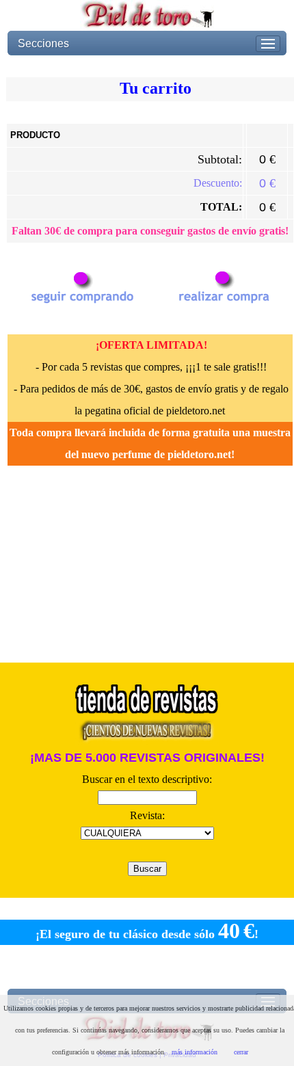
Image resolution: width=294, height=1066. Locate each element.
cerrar (241, 1052)
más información (194, 1052)
